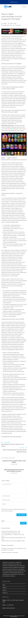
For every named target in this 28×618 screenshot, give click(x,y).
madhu (5, 23)
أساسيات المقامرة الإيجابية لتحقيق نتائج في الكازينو (10, 532)
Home (3, 585)
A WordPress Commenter (6, 552)
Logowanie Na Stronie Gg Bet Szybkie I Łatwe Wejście (14, 461)
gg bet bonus (6, 436)
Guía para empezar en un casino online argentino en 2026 (13, 540)
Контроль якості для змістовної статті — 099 (10, 531)
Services (4, 590)
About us (4, 587)
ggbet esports (18, 436)
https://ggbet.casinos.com (7, 125)
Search (2, 521)
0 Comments (18, 25)
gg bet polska (12, 436)
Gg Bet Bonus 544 (7, 25)
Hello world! (15, 552)
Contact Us (4, 592)
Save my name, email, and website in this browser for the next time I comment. (13, 510)
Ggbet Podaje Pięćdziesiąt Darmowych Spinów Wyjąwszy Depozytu (14, 470)
